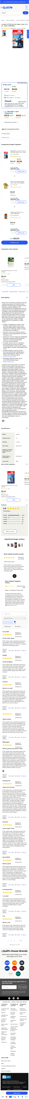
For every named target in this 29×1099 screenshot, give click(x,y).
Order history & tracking (5, 1009)
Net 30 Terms (14, 1024)
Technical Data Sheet (9, 356)
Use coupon (22, 987)
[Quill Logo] (7, 7)
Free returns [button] (6, 133)
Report (24, 650)
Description (5, 291)
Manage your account (4, 1016)
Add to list (6, 137)
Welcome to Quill (5, 1060)
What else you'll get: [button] (10, 122)
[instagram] (9, 998)
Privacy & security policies (3, 1038)
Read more (13, 605)
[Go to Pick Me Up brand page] (22, 963)
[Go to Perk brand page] (7, 968)
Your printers (23, 1016)
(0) (23, 521)
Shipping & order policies (4, 1028)
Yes (11, 650)
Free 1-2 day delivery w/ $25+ (11, 129)
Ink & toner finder (23, 1013)
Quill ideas (13, 1051)
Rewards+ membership (14, 1009)
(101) (23, 515)
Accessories (22, 291)
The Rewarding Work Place (8, 1066)
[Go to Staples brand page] (14, 968)
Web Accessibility (5, 1071)
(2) (22, 519)
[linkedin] (13, 998)
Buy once (8, 84)
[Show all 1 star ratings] (14, 523)
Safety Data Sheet (8, 361)
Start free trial (22, 101)
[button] (28, 2)
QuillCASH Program (13, 1017)
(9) (23, 517)
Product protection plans (13, 1047)
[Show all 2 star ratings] (14, 521)
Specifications (13, 291)
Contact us (4, 1042)
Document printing (13, 1034)
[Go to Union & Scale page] (11, 974)
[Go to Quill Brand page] (7, 963)
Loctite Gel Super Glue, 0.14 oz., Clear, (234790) (9, 486)
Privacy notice (17, 1087)
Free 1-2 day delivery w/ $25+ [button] (9, 281)
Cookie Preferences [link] (17, 1089)
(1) (22, 523)
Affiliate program (13, 1054)
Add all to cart (14, 242)
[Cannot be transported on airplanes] (4, 420)
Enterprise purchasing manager (13, 1038)
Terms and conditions (15, 991)
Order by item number (23, 1019)
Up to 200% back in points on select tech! (14, 2)
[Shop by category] (1, 7)
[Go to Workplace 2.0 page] (18, 974)
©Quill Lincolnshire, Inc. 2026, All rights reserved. (12, 1082)
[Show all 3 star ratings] (14, 519)
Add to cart (16, 1093)
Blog (2, 1063)
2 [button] (11, 940)
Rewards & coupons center (22, 1024)
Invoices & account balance (4, 1020)
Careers (3, 1068)
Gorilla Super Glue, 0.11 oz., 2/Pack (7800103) (17, 213)
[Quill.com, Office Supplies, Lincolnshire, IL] (6, 1077)
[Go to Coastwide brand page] (14, 963)
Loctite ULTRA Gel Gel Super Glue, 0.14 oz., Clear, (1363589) (18, 151)
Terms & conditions (6, 1087)
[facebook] (18, 998)
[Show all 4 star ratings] (14, 517)
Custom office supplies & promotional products (14, 1028)
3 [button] (14, 940)
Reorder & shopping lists (23, 1009)
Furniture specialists (13, 1043)
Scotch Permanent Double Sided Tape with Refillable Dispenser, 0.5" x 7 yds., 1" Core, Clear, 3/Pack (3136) (18, 182)
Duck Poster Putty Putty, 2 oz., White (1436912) (9, 271)
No (17, 650)
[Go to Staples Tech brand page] (22, 968)
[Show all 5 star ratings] (14, 515)
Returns (3, 1012)
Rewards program (13, 1013)
